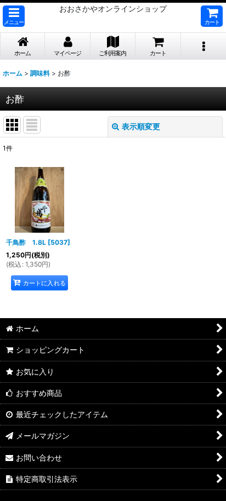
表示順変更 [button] (141, 126)
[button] (14, 16)
